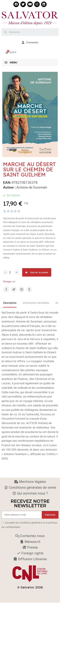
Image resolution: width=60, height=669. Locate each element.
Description (9, 302)
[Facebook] (16, 4)
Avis (57, 302)
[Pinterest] (21, 289)
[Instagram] (37, 4)
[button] (36, 272)
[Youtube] (30, 4)
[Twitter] (23, 4)
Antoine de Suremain (31, 187)
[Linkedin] (44, 4)
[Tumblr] (29, 289)
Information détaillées (36, 302)
